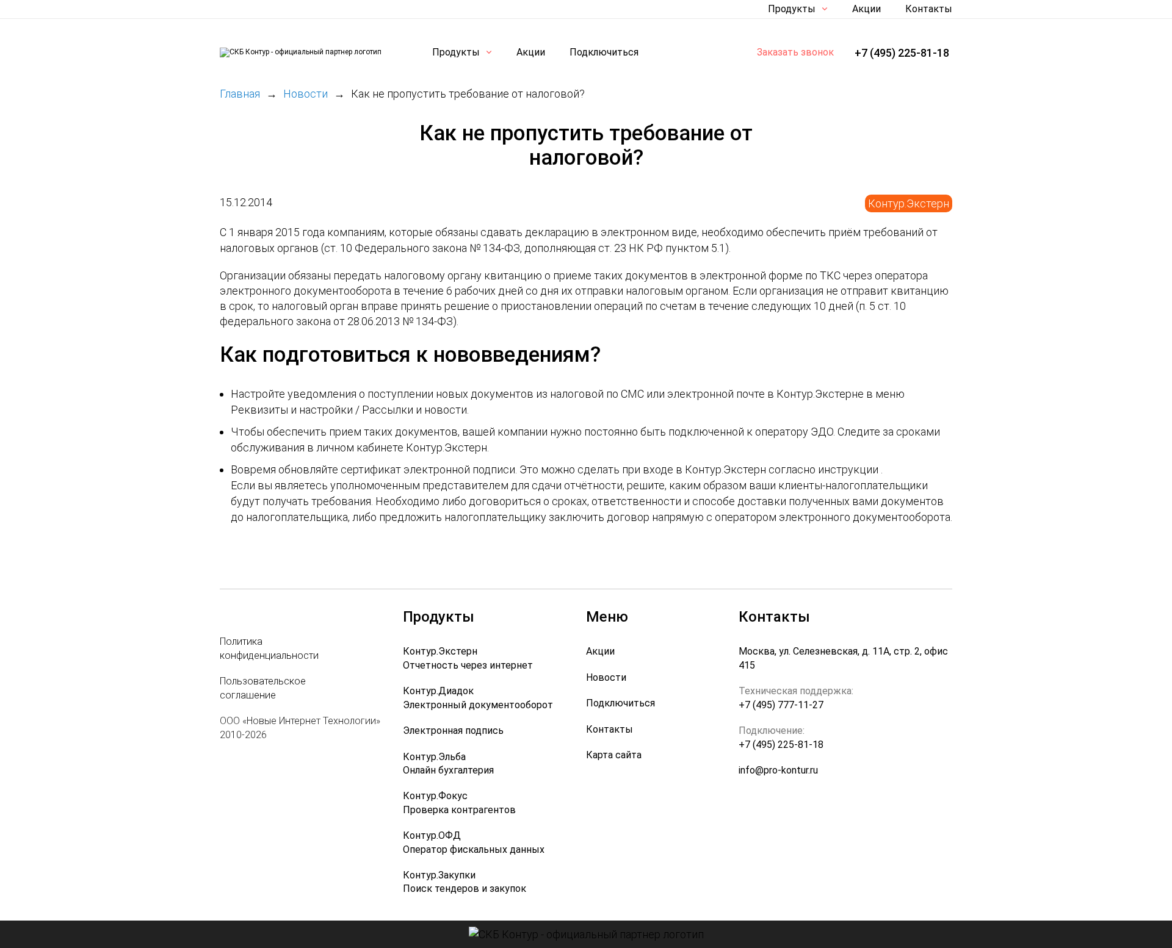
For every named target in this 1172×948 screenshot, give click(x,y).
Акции (866, 9)
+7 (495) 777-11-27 (781, 705)
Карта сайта (614, 755)
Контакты (928, 9)
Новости (606, 677)
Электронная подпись (453, 730)
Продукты (792, 9)
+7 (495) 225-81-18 (902, 52)
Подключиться (604, 52)
